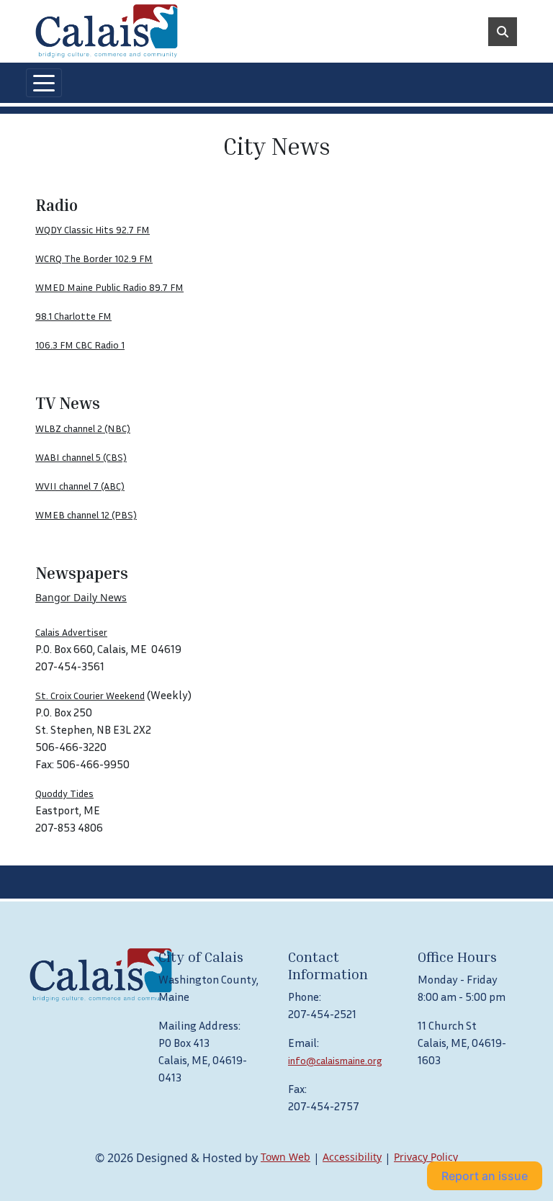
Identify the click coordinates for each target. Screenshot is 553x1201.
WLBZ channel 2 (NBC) (82, 428)
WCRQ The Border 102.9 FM (94, 258)
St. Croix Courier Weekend (90, 695)
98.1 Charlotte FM (73, 316)
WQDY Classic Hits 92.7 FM (92, 229)
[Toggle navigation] (44, 82)
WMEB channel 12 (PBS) (86, 514)
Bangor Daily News (81, 597)
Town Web (285, 1157)
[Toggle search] (502, 31)
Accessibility (352, 1157)
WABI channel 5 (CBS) (81, 457)
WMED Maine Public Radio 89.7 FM (109, 287)
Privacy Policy (426, 1157)
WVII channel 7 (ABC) (80, 486)
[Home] (107, 31)
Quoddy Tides (64, 793)
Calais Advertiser (71, 632)
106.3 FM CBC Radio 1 (80, 344)
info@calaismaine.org (335, 1060)
